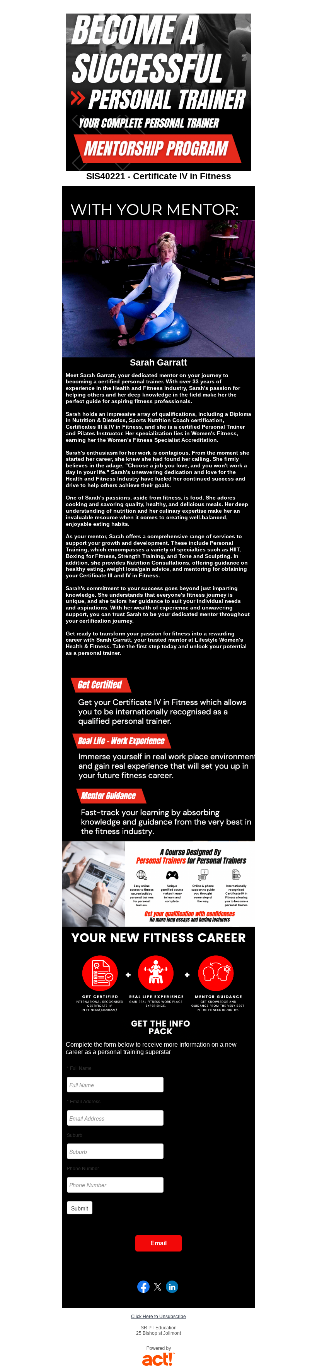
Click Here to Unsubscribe (158, 1316)
